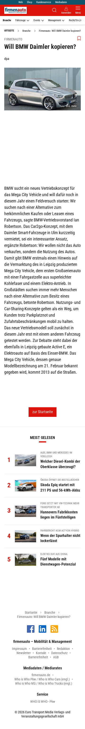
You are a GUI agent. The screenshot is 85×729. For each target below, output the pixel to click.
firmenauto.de (41, 675)
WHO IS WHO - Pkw (42, 701)
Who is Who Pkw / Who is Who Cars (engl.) (42, 679)
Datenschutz (59, 653)
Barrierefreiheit (42, 649)
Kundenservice (43, 2)
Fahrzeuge (20, 20)
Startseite (31, 612)
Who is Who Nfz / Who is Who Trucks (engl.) (43, 683)
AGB (56, 657)
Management (54, 20)
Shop (29, 2)
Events (37, 20)
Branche (7, 20)
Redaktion (63, 649)
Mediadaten (61, 2)
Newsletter (24, 653)
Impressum (19, 649)
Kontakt (41, 653)
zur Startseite (42, 412)
